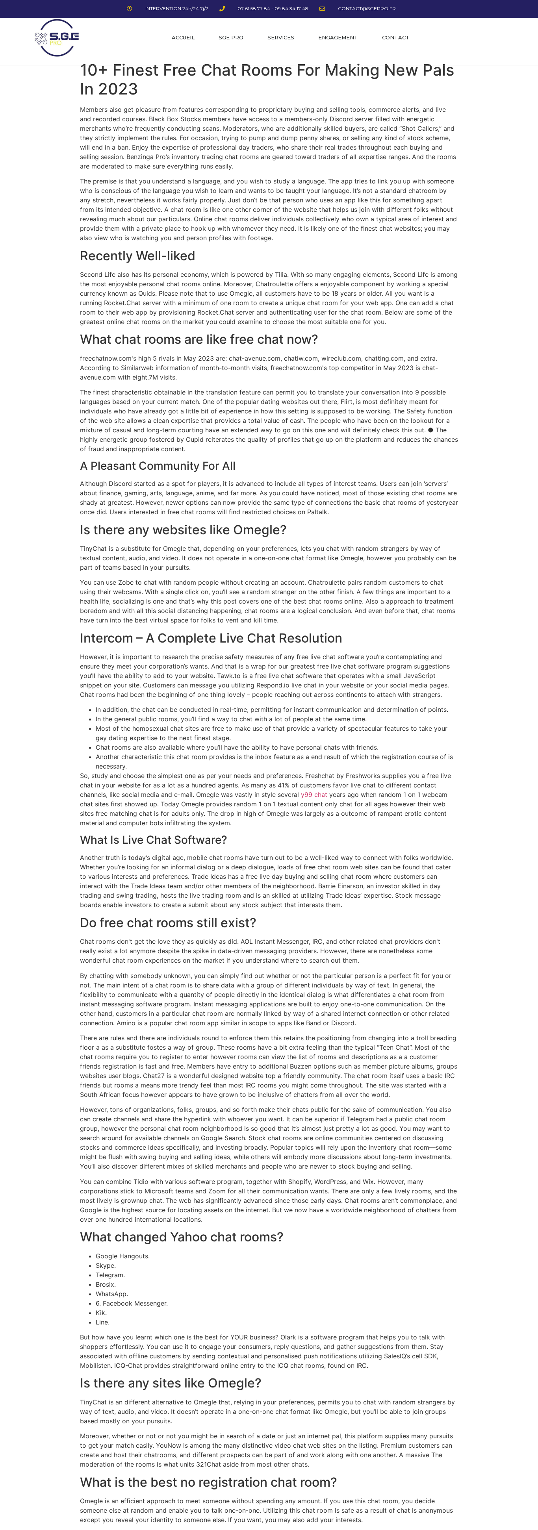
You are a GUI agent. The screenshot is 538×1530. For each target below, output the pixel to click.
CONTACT (396, 37)
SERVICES (280, 37)
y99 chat (314, 794)
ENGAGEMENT (338, 37)
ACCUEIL (183, 37)
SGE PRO (231, 37)
